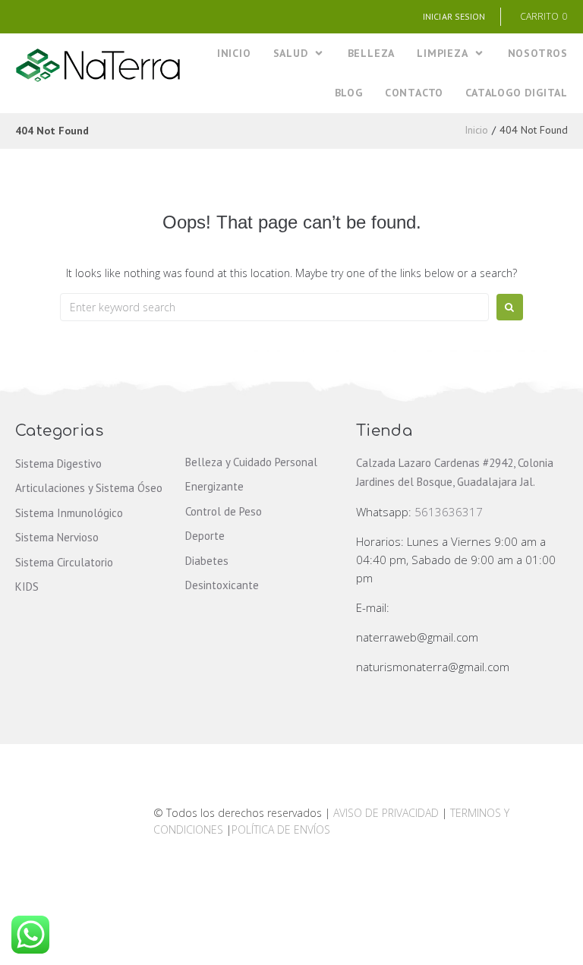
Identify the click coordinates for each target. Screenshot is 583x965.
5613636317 (448, 511)
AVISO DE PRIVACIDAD (386, 813)
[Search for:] (274, 307)
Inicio (476, 130)
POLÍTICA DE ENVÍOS (281, 829)
